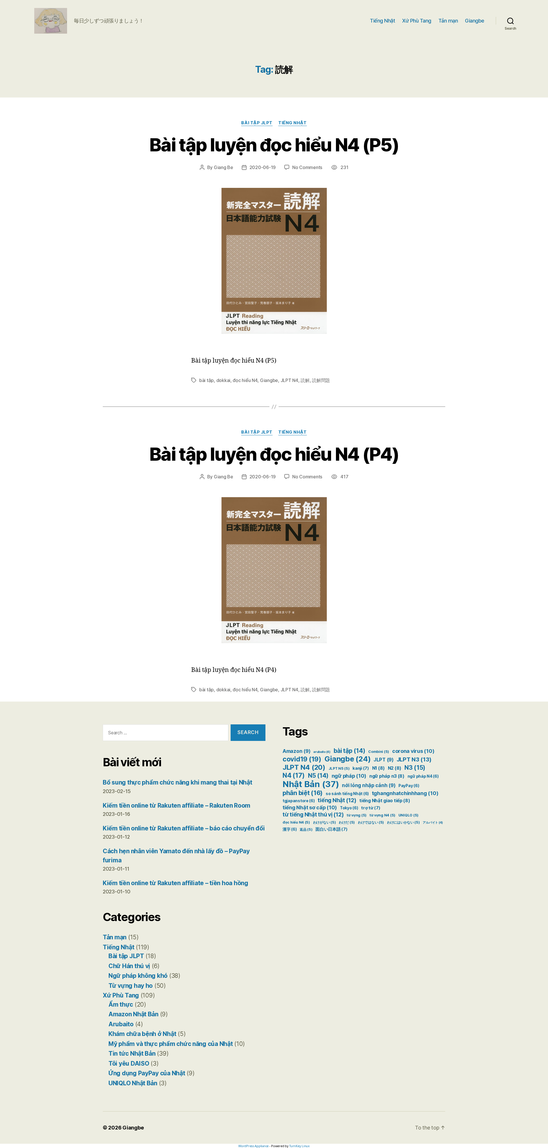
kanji (360, 768)
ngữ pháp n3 (386, 776)
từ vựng (356, 815)
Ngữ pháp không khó (138, 975)
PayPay (408, 785)
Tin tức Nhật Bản (132, 1053)
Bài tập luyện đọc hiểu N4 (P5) (274, 145)
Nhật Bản (311, 784)
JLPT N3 (414, 759)
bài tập (206, 380)
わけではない (371, 822)
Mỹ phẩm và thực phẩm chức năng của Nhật (170, 1043)
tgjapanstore (299, 800)
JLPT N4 (289, 380)
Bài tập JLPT (257, 122)
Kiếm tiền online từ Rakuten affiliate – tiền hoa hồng (175, 883)
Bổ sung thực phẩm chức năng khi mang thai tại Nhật (177, 782)
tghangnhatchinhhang (405, 793)
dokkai (223, 380)
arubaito (322, 752)
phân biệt (303, 793)
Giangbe (474, 21)
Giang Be (223, 167)
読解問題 (321, 380)
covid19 (302, 759)
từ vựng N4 (382, 815)
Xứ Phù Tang (416, 21)
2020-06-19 (262, 167)
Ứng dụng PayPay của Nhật (146, 1073)
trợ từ (370, 807)
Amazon (296, 751)
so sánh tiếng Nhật (347, 793)
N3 (414, 767)
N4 (294, 775)
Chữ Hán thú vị (129, 966)
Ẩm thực (120, 1004)
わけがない (324, 822)
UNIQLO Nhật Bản (132, 1083)
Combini (378, 751)
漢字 (290, 829)
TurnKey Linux (299, 1146)
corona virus (413, 751)
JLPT (384, 760)
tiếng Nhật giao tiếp (384, 800)
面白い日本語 (331, 829)
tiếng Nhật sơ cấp (310, 807)
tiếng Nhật (337, 800)
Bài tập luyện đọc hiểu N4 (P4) (274, 454)
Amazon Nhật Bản (133, 1014)
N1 (378, 768)
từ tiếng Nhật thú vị (313, 814)
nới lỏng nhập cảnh (368, 785)
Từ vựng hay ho (130, 985)
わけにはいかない (403, 822)
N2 (394, 768)
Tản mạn (448, 21)
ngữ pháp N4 (423, 776)
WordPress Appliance (253, 1146)
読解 (305, 380)
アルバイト (433, 822)
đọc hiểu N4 (245, 380)
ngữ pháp (349, 776)
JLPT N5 (339, 768)
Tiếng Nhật (382, 21)
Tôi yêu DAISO (128, 1063)
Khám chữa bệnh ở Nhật (142, 1033)
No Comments (307, 167)
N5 (318, 775)
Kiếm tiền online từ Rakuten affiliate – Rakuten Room (176, 805)
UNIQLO (408, 815)
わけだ (347, 822)
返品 (306, 829)
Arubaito (121, 1024)
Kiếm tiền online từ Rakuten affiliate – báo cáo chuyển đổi (184, 828)
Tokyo (349, 808)
